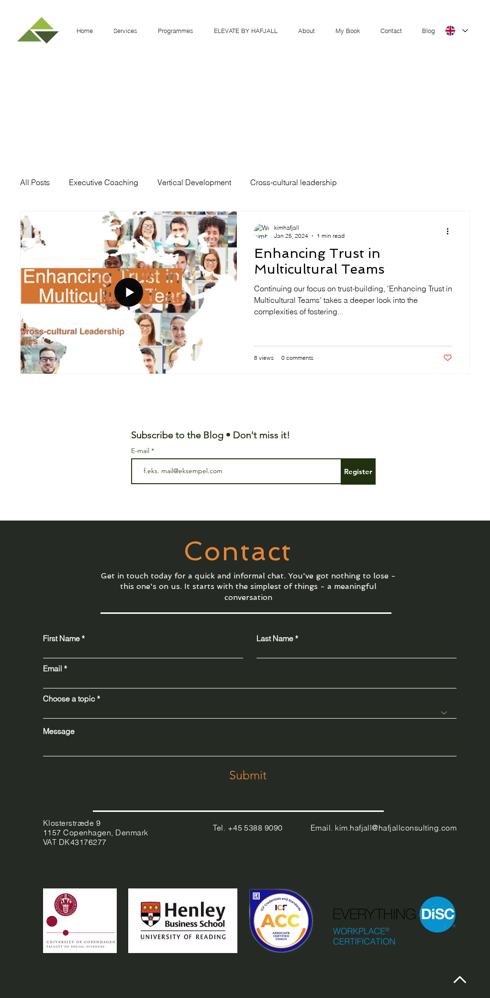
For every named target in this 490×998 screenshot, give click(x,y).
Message (59, 731)
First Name (61, 638)
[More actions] (451, 231)
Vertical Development (194, 182)
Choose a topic (69, 698)
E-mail (141, 450)
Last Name (274, 638)
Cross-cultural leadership (293, 182)
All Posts (35, 182)
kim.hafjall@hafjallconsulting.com (396, 827)
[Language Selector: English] (456, 31)
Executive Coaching (103, 182)
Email (52, 668)
